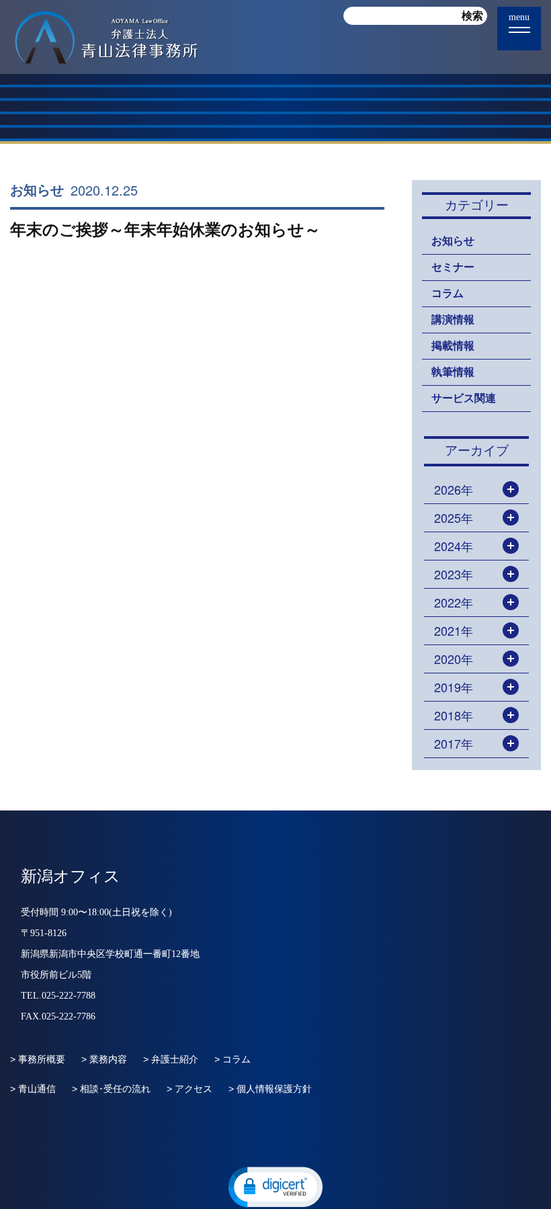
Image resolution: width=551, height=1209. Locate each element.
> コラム (232, 1059)
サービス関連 (463, 398)
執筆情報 (452, 372)
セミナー (452, 267)
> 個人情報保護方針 (270, 1088)
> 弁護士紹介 (170, 1059)
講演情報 (452, 319)
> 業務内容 (104, 1059)
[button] (275, 1186)
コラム (447, 293)
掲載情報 (452, 345)
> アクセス (189, 1088)
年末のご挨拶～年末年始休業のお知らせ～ (165, 229)
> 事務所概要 (37, 1059)
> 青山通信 (33, 1088)
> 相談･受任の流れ (111, 1088)
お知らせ (37, 190)
